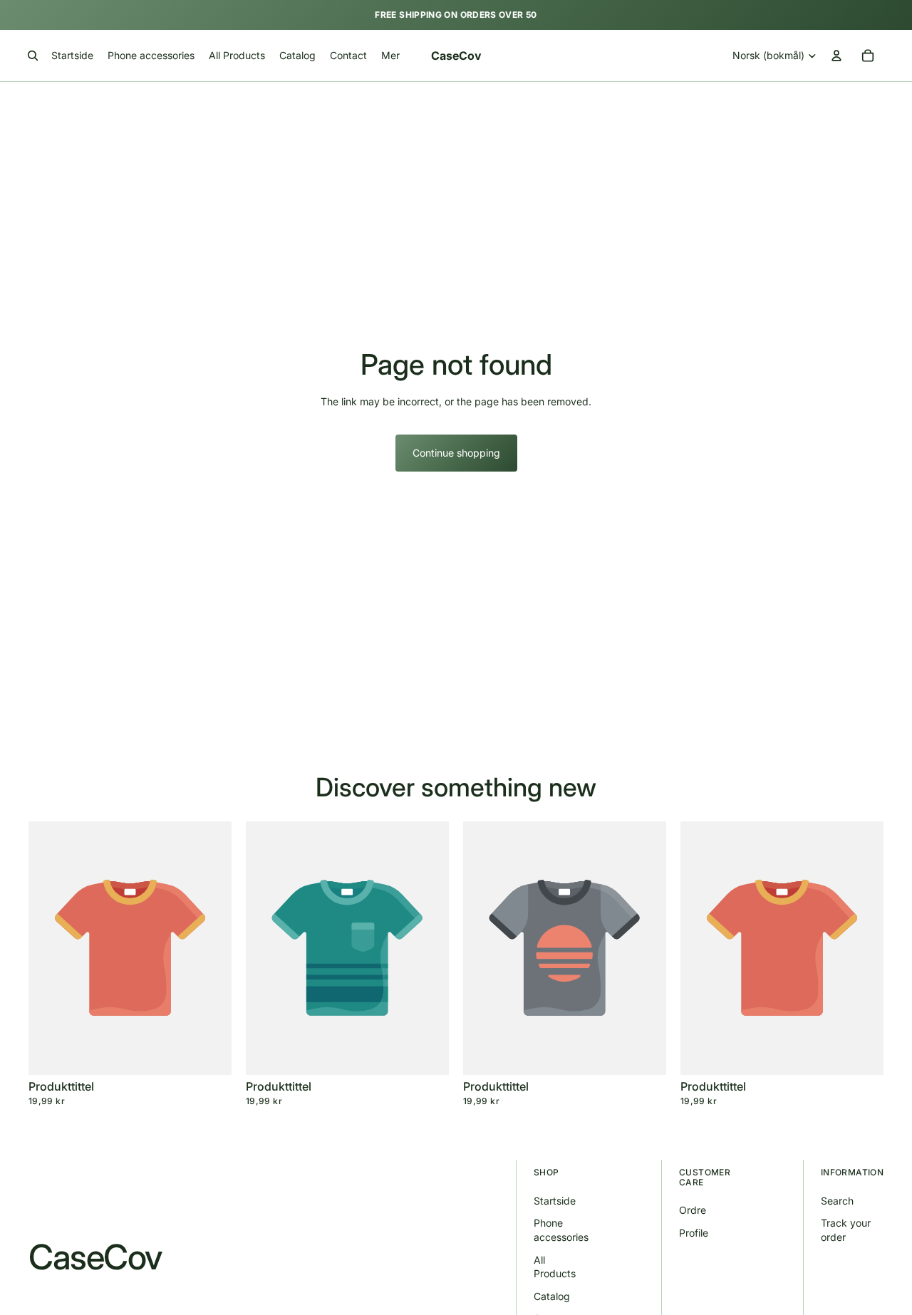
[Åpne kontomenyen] (836, 55)
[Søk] (32, 55)
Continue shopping (456, 453)
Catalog (552, 1296)
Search (837, 1201)
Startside (555, 1201)
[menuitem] (390, 55)
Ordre (692, 1210)
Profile (693, 1233)
